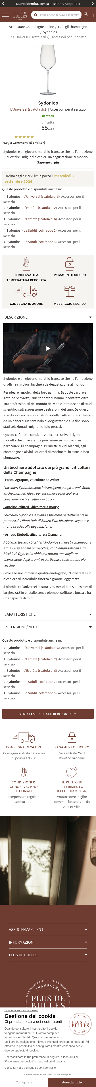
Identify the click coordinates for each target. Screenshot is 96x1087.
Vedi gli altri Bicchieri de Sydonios (48, 714)
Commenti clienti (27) (24, 142)
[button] (48, 317)
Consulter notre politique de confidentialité (30, 1067)
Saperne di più (48, 162)
